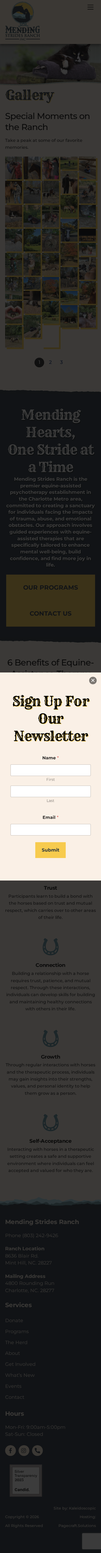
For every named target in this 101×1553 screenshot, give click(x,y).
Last (50, 800)
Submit (50, 850)
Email (50, 817)
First (50, 779)
